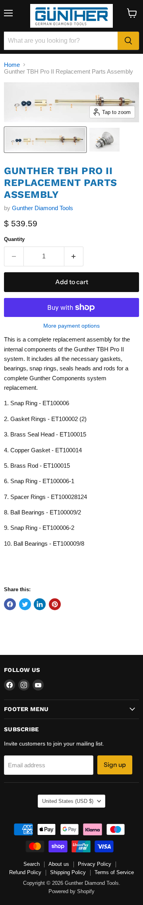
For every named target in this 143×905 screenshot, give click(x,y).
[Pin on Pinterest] (55, 604)
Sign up (115, 764)
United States (67, 801)
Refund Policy (25, 872)
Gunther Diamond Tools (42, 208)
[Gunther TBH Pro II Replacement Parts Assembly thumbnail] (45, 139)
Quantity (14, 239)
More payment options (71, 326)
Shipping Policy (68, 872)
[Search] (128, 41)
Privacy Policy (94, 864)
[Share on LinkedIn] (40, 604)
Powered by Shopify (71, 891)
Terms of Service (114, 872)
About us (58, 864)
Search (31, 864)
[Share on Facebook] (10, 604)
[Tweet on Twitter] (25, 604)
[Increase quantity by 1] (74, 256)
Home (12, 64)
